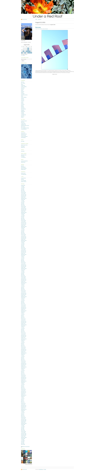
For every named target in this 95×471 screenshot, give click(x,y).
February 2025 (23, 206)
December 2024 (23, 208)
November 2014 (23, 350)
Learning (22, 99)
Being (22, 84)
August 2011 (23, 396)
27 (31, 52)
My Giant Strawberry (24, 136)
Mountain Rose (23, 135)
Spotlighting (23, 111)
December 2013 (23, 363)
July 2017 (22, 313)
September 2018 (23, 296)
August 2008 (23, 438)
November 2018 (23, 294)
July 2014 (22, 355)
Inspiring (22, 98)
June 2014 (23, 356)
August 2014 (23, 354)
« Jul (22, 55)
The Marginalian (23, 174)
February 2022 (23, 248)
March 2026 (23, 191)
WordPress (41, 469)
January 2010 (23, 418)
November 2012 (23, 378)
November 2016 (23, 322)
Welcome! (39, 19)
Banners (38, 27)
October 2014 (23, 351)
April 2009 (22, 429)
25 (28, 52)
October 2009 (23, 422)
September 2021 (23, 254)
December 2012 (23, 377)
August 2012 (23, 382)
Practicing (22, 104)
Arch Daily (22, 141)
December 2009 (23, 419)
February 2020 (23, 276)
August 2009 (23, 424)
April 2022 (22, 246)
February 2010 (23, 417)
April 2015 (22, 344)
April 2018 (22, 302)
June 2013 (23, 370)
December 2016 (23, 321)
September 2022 (23, 240)
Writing (22, 117)
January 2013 (23, 376)
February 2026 (23, 192)
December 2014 (23, 349)
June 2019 (23, 286)
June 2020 (23, 272)
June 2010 (23, 412)
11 (28, 49)
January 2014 (23, 362)
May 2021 (22, 259)
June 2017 (23, 314)
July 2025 (22, 200)
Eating (22, 90)
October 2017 (23, 309)
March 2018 (23, 303)
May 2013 (22, 371)
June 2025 (23, 201)
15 (23, 51)
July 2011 (22, 397)
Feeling (22, 92)
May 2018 (22, 301)
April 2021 (22, 260)
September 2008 (23, 437)
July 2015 (22, 341)
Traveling (22, 113)
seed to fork (23, 147)
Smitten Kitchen (23, 181)
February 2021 (23, 262)
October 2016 (23, 323)
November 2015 (23, 336)
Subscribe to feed (24, 19)
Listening (22, 100)
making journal (23, 124)
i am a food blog (23, 180)
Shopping (22, 110)
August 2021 (23, 255)
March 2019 (23, 289)
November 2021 (23, 252)
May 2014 (22, 357)
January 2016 (23, 334)
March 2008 (23, 444)
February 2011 (23, 403)
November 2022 (23, 238)
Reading (22, 106)
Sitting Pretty (23, 162)
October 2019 (23, 281)
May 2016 (22, 329)
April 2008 (22, 443)
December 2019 (23, 279)
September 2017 (23, 310)
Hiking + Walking (23, 97)
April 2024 (22, 218)
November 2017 (23, 308)
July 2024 (22, 214)
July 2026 (22, 186)
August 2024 (23, 213)
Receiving (22, 107)
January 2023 (23, 235)
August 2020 (23, 269)
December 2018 (23, 293)
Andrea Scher (23, 173)
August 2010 (23, 410)
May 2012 (22, 385)
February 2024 (23, 220)
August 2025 (23, 199)
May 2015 (22, 343)
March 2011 (23, 402)
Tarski (45, 469)
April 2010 (22, 415)
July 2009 (22, 425)
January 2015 (23, 348)
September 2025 (23, 198)
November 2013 (23, 364)
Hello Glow (22, 151)
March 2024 (23, 219)
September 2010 (23, 409)
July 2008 (22, 439)
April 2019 (22, 288)
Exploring (22, 91)
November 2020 (23, 266)
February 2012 (23, 389)
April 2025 (22, 204)
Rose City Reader (24, 168)
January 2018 (23, 306)
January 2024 (23, 221)
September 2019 (23, 282)
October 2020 (23, 267)
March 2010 (23, 416)
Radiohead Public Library (25, 125)
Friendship (22, 93)
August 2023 (23, 227)
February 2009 (23, 431)
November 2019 (23, 280)
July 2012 (22, 383)
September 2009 (23, 423)
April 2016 (22, 330)
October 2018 (23, 295)
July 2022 (22, 242)
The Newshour (23, 157)
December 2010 (23, 405)
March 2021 (23, 261)
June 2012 (23, 384)
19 (29, 51)
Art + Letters (23, 83)
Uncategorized (23, 114)
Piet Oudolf (23, 146)
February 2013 (23, 375)
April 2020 (22, 274)
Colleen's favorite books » (28, 464)
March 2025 (23, 205)
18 (28, 51)
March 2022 (23, 247)
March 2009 (23, 430)
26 (29, 52)
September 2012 (23, 381)
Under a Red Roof (47, 16)
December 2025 (23, 194)
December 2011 (23, 391)
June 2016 (23, 328)
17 (26, 51)
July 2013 (22, 369)
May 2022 (22, 245)
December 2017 (23, 307)
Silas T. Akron (23, 126)
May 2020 (22, 273)
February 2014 (23, 361)
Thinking (22, 112)
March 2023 (23, 233)
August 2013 (23, 368)
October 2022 (23, 239)
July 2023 (22, 228)
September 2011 (23, 395)
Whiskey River (23, 169)
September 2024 (23, 212)
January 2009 (23, 432)
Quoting (22, 105)
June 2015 (23, 342)
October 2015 (23, 337)
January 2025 (23, 207)
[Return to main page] (48, 13)
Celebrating (23, 85)
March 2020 (23, 275)
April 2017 (22, 316)
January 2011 (23, 404)
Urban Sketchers (23, 129)
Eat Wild (22, 179)
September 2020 (23, 268)
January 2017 (23, 320)
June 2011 (23, 398)
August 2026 (23, 185)
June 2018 (23, 300)
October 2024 (23, 211)
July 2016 (22, 327)
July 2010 (22, 411)
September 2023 (23, 226)
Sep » (24, 55)
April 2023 (22, 232)
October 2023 (23, 225)
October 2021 (23, 253)
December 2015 (23, 335)
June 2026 (23, 187)
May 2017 (22, 315)
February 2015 (23, 347)
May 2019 (22, 287)
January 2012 (23, 390)
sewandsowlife (23, 137)
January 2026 (23, 193)
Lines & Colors (23, 123)
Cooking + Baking (23, 86)
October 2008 (23, 436)
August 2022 (23, 241)
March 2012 (23, 388)
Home (36, 19)
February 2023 (23, 234)
